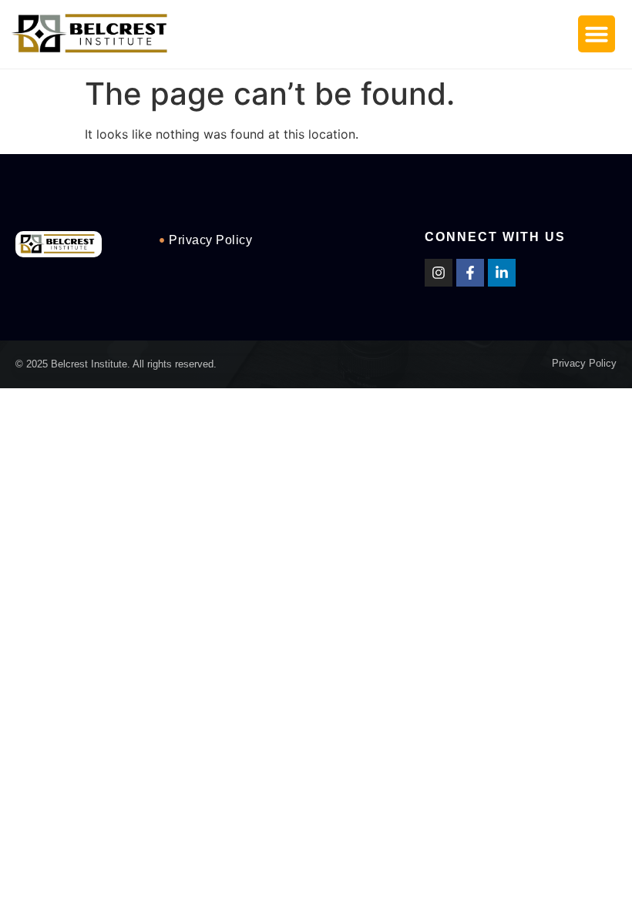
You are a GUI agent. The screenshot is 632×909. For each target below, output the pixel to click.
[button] (596, 33)
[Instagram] (438, 273)
